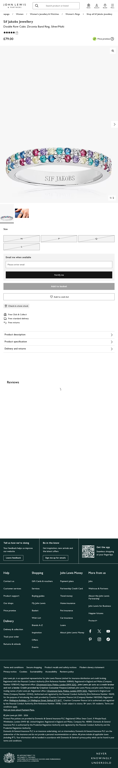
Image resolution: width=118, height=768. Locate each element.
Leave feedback (13, 558)
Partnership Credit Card (71, 588)
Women (19, 14)
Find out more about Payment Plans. (19, 710)
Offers (35, 639)
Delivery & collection (13, 629)
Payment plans (67, 581)
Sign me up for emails (55, 558)
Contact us (8, 581)
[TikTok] (108, 640)
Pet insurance (66, 610)
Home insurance (67, 603)
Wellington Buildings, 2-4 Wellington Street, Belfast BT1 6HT (35, 700)
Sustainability (36, 671)
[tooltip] (112, 39)
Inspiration (37, 632)
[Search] (36, 5)
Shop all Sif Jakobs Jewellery (99, 14)
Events (35, 647)
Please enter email (15, 264)
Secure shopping (34, 667)
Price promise (9, 610)
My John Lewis (38, 603)
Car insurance (66, 617)
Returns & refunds (12, 644)
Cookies (23, 671)
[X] (99, 632)
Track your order (11, 636)
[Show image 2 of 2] (114, 124)
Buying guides (38, 595)
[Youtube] (108, 632)
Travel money (66, 595)
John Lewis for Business (99, 606)
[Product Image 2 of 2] (22, 213)
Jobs (90, 581)
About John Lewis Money (72, 632)
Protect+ (92, 620)
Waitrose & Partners (98, 588)
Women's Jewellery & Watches (44, 14)
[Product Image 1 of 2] (7, 213)
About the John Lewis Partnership (98, 597)
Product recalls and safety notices (61, 667)
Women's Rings (72, 14)
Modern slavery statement (91, 667)
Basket (35, 610)
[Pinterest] (90, 640)
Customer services (12, 588)
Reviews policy (67, 671)
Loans (63, 625)
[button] (112, 5)
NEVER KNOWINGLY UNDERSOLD (101, 758)
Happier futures (95, 613)
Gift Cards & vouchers (42, 581)
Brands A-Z (37, 625)
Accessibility (51, 671)
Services (36, 588)
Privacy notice (10, 671)
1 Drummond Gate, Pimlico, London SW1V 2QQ (56, 684)
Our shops (8, 603)
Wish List (36, 617)
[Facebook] (90, 632)
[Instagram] (99, 640)
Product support (11, 595)
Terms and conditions (13, 667)
